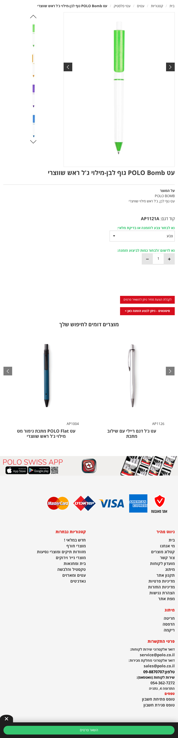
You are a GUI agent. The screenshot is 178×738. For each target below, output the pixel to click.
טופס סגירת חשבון (159, 705)
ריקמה (169, 630)
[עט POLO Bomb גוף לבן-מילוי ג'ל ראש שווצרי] (119, 89)
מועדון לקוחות (162, 563)
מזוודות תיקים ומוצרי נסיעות (61, 552)
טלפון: (169, 672)
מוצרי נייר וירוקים (71, 557)
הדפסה (169, 624)
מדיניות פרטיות (161, 581)
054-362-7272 (162, 683)
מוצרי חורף (76, 546)
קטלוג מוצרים (163, 552)
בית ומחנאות (75, 563)
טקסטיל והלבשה (71, 569)
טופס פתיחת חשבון (158, 699)
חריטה (169, 618)
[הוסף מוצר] (169, 258)
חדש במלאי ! (75, 540)
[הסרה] (147, 258)
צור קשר (167, 557)
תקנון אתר (166, 575)
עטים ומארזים (74, 575)
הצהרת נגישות (162, 593)
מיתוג (170, 569)
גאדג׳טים (78, 581)
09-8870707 (153, 672)
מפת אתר (166, 598)
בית (172, 540)
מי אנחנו (167, 546)
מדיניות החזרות (161, 587)
